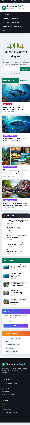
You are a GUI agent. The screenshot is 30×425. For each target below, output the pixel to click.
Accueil (4, 404)
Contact (4, 407)
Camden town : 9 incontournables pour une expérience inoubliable (15, 204)
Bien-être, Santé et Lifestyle (12, 26)
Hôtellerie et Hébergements (11, 23)
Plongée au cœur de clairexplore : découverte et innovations (15, 108)
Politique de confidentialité (9, 412)
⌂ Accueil (6, 15)
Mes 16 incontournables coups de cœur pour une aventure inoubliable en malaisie (15, 172)
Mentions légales (6, 409)
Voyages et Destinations (10, 19)
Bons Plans (6, 30)
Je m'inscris (16, 326)
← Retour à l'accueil (16, 73)
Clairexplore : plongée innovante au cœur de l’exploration (15, 139)
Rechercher (25, 69)
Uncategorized (7, 104)
